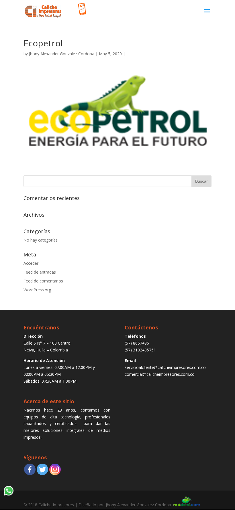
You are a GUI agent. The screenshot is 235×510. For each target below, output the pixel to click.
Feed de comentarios (43, 281)
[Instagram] (55, 469)
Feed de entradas (39, 272)
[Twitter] (42, 469)
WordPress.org (37, 289)
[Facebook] (30, 469)
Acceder (30, 263)
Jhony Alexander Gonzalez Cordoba (61, 53)
